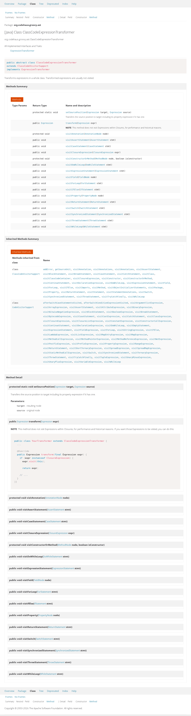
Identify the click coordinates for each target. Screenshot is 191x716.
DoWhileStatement (95, 165)
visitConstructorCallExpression (153, 321)
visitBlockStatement (54, 274)
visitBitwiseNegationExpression (61, 312)
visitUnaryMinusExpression (136, 357)
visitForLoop (73, 183)
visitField (72, 177)
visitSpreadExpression (116, 348)
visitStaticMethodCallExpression (61, 353)
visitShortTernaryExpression (85, 348)
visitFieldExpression (86, 330)
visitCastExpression (108, 316)
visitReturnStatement (78, 202)
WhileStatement (92, 226)
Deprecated (53, 3)
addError (48, 269)
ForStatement (88, 183)
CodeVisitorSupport (23, 307)
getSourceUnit (63, 269)
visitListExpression (82, 334)
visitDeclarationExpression (87, 283)
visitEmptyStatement (138, 325)
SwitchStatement (89, 208)
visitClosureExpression (79, 152)
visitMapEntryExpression (109, 334)
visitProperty (73, 195)
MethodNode (101, 158)
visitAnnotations (102, 269)
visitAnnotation (75, 134)
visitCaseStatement (76, 146)
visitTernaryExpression (144, 353)
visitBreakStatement (79, 274)
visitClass (148, 274)
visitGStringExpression (130, 330)
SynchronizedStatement (110, 214)
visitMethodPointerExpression (92, 339)
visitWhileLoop (74, 226)
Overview (9, 3)
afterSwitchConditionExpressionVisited (106, 303)
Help (74, 3)
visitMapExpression (136, 334)
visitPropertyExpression (113, 344)
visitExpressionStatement (80, 171)
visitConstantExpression (119, 321)
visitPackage (155, 287)
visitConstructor (111, 278)
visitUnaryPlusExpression (57, 362)
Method (50, 17)
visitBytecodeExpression (57, 316)
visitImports (82, 287)
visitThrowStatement (77, 220)
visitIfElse (72, 189)
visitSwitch (72, 208)
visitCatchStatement (128, 274)
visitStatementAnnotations (121, 292)
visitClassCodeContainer (57, 278)
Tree (41, 3)
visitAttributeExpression (110, 307)
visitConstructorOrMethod (80, 158)
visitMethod (98, 287)
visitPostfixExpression (56, 344)
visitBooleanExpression (119, 312)
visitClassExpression (159, 316)
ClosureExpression (103, 152)
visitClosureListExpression (87, 321)
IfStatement (86, 189)
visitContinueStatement (56, 283)
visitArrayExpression (55, 307)
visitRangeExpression (141, 344)
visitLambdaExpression (55, 334)
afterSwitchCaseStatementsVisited (62, 303)
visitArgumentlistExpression (146, 303)
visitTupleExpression (106, 357)
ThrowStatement (98, 220)
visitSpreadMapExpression (145, 348)
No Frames (20, 12)
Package (22, 3)
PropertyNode (89, 195)
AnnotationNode (93, 134)
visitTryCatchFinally (113, 296)
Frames (9, 12)
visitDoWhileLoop (75, 165)
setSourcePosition (76, 112)
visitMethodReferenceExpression (129, 339)
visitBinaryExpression (139, 307)
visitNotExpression (160, 339)
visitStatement (95, 292)
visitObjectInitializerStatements (127, 287)
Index (65, 3)
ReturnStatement (100, 202)
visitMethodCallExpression (58, 339)
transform (71, 123)
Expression (93, 112)
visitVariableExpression (88, 362)
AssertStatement (100, 140)
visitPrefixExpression (84, 344)
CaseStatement (96, 146)
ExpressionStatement (107, 171)
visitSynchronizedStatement (81, 214)
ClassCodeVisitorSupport (26, 274)
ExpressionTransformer (22, 50)
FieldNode (84, 177)
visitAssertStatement (78, 140)
